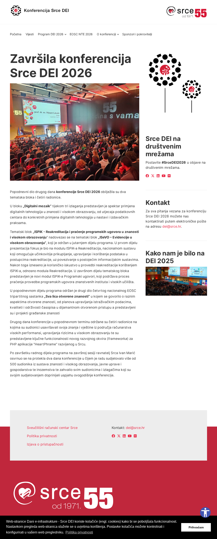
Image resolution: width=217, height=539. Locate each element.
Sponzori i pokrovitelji (137, 34)
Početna (15, 34)
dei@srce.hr (171, 226)
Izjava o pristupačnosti (45, 444)
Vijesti (30, 34)
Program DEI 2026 (49, 36)
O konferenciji (105, 36)
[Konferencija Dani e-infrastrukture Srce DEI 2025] (176, 281)
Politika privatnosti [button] (79, 532)
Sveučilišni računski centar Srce (52, 428)
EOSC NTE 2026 (81, 34)
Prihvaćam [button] (196, 527)
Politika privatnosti (42, 436)
